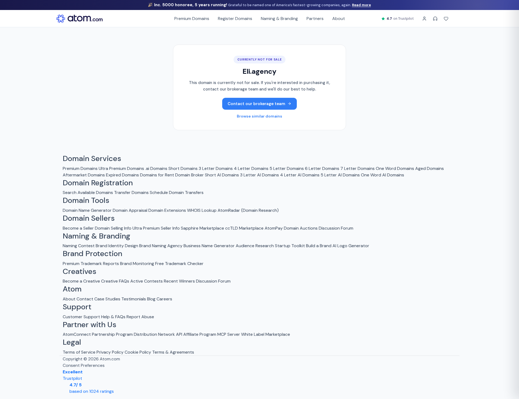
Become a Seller (78, 228)
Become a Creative (81, 281)
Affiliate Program (199, 334)
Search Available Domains (88, 192)
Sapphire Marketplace (202, 228)
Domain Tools (86, 200)
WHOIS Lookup (202, 210)
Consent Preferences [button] (84, 365)
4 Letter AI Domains (300, 175)
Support (77, 306)
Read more (361, 5)
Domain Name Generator (87, 210)
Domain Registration (98, 182)
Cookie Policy (138, 352)
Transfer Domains (131, 192)
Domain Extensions (167, 210)
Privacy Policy (110, 352)
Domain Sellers (89, 218)
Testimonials (133, 299)
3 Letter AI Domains (259, 175)
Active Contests (146, 281)
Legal (72, 342)
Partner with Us (89, 324)
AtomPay (274, 228)
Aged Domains (429, 168)
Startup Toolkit (290, 246)
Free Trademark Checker (179, 263)
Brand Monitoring (137, 263)
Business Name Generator (209, 246)
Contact (84, 299)
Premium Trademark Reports (91, 263)
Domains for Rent (157, 175)
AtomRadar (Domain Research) (248, 210)
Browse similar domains (259, 116)
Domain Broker (189, 175)
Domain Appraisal (130, 210)
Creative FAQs (115, 281)
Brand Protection (92, 253)
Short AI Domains (222, 175)
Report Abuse (140, 317)
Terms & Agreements (173, 352)
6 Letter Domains (322, 168)
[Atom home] (79, 18)
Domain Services (92, 158)
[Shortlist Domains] (446, 19)
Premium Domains (191, 18)
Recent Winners (179, 281)
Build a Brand (318, 246)
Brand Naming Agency (160, 246)
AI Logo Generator (350, 246)
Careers (164, 299)
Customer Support (82, 317)
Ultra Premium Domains (121, 168)
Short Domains (183, 168)
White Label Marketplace (265, 334)
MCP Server (228, 334)
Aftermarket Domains (84, 175)
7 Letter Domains (357, 168)
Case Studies (107, 299)
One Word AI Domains (382, 175)
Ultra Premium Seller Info (156, 228)
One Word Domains (395, 168)
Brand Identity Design (117, 246)
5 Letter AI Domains (340, 175)
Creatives (79, 271)
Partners (315, 18)
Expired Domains (122, 175)
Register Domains (235, 18)
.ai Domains (156, 168)
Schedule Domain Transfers (177, 192)
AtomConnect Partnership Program (98, 334)
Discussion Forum (336, 228)
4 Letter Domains (251, 168)
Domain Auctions (301, 228)
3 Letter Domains (216, 168)
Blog (151, 299)
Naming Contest (79, 246)
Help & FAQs (113, 317)
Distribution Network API (158, 334)
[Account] (424, 19)
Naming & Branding (279, 18)
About (338, 18)
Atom (72, 289)
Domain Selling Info (113, 228)
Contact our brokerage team (256, 103)
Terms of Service (79, 352)
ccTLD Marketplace (244, 228)
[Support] (435, 19)
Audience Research (255, 246)
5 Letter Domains (287, 168)
